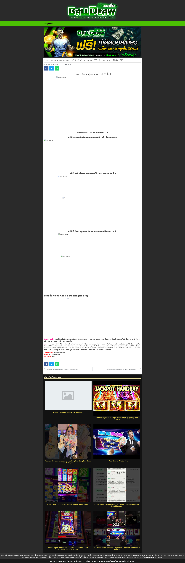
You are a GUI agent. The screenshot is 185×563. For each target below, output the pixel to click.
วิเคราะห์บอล (68, 64)
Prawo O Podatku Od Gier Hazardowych (68, 412)
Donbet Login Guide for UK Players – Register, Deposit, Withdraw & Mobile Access (68, 548)
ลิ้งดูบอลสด (48, 23)
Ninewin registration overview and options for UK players (68, 504)
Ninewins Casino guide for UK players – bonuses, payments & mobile (117, 548)
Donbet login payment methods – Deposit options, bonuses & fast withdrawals (117, 505)
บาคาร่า (133, 557)
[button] (46, 68)
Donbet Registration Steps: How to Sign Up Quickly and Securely (117, 418)
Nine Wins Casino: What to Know (117, 461)
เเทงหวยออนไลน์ (141, 557)
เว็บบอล (56, 555)
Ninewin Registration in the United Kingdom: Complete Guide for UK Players (68, 462)
